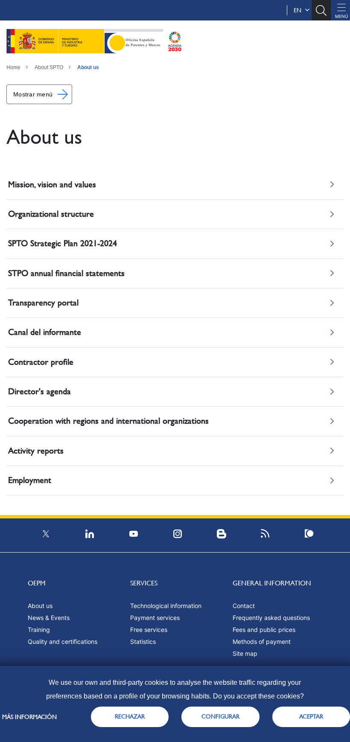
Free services (148, 629)
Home (13, 67)
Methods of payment (262, 641)
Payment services (155, 617)
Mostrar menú (32, 94)
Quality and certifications (62, 641)
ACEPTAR (311, 716)
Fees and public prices (264, 629)
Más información (29, 716)
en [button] (299, 10)
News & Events (49, 617)
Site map (245, 653)
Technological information (165, 605)
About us (88, 67)
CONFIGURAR (220, 716)
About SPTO (49, 67)
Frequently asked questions (271, 617)
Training (39, 629)
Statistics (143, 641)
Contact (244, 605)
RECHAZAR (130, 716)
